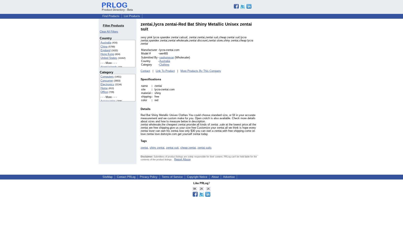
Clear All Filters (109, 31)
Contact (145, 71)
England (105, 50)
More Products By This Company (201, 71)
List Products (132, 16)
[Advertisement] (286, 85)
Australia (106, 42)
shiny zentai (157, 147)
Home (104, 88)
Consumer (107, 80)
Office (104, 92)
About (215, 176)
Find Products (110, 16)
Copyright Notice (197, 176)
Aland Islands (109, 67)
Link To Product (165, 71)
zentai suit (172, 147)
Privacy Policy (148, 176)
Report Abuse (182, 159)
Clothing (164, 64)
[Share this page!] (242, 7)
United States (109, 57)
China (104, 46)
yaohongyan (166, 57)
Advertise (229, 176)
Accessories (108, 101)
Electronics (107, 84)
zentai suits (205, 147)
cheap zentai (188, 147)
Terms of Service (172, 176)
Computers (107, 76)
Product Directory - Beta (117, 9)
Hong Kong (107, 54)
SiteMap (107, 176)
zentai (144, 147)
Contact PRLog (126, 176)
